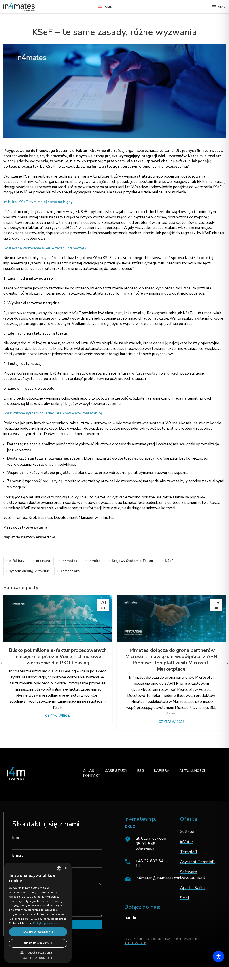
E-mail (17, 855)
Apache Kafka (192, 887)
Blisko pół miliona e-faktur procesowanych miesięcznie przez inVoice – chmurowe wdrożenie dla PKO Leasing (58, 656)
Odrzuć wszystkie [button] (38, 943)
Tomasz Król (70, 571)
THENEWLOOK (135, 943)
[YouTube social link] (127, 918)
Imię (15, 837)
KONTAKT (91, 775)
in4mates (69, 561)
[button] (38, 952)
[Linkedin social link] (134, 918)
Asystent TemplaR (197, 861)
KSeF (169, 561)
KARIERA (162, 770)
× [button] (65, 868)
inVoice (94, 561)
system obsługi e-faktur (29, 571)
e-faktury (16, 561)
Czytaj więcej (57, 715)
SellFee (187, 831)
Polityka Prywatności (166, 939)
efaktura (43, 561)
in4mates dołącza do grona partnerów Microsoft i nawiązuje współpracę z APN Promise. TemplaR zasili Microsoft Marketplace (171, 659)
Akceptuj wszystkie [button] (38, 932)
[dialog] (38, 913)
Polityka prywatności (46, 923)
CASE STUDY (116, 770)
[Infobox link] (145, 863)
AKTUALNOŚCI (192, 770)
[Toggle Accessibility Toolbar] (218, 956)
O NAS (88, 770)
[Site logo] (19, 6)
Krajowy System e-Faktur (132, 561)
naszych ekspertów (38, 537)
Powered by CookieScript (38, 957)
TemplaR (188, 851)
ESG (140, 770)
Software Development (192, 874)
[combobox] (59, 868)
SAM (184, 897)
